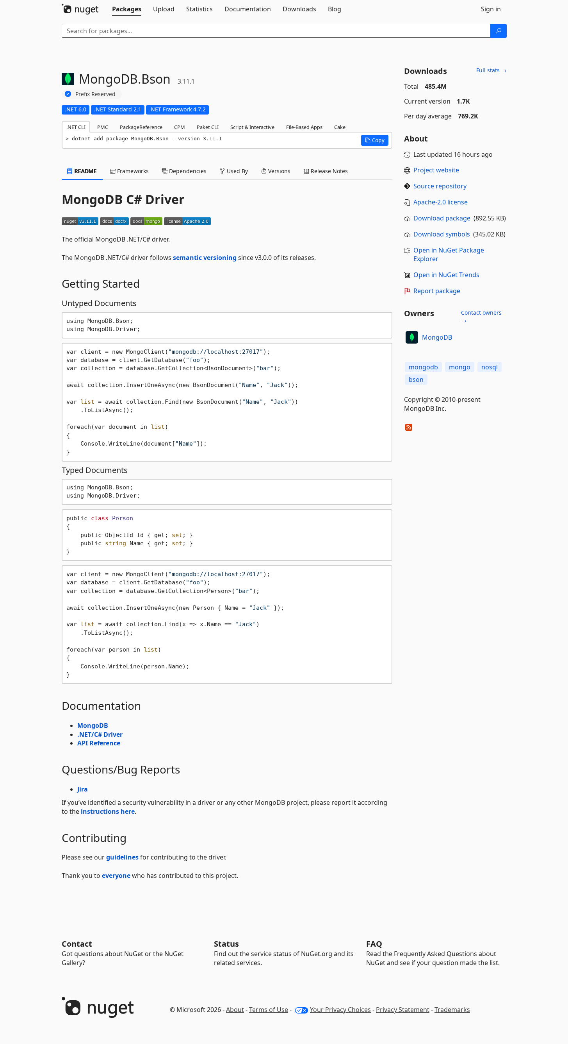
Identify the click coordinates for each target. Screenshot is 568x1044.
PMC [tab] (102, 127)
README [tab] (85, 171)
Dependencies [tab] (187, 171)
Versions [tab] (278, 171)
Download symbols (441, 234)
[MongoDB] (412, 337)
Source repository (440, 186)
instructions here (108, 811)
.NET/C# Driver (100, 734)
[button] (374, 140)
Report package (436, 291)
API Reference (98, 743)
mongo (459, 367)
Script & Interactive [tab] (252, 127)
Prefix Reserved (95, 94)
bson (416, 379)
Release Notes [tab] (328, 171)
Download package (441, 218)
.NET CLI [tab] (75, 127)
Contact (77, 943)
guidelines (122, 857)
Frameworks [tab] (132, 171)
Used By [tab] (236, 171)
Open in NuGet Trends (446, 274)
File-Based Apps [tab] (304, 127)
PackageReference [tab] (141, 127)
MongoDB (92, 725)
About (235, 1009)
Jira (82, 789)
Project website (436, 170)
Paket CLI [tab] (208, 127)
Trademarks (452, 1009)
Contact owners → (481, 316)
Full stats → (491, 70)
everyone (116, 875)
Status (226, 943)
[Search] (498, 31)
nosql (489, 367)
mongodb (423, 367)
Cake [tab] (339, 127)
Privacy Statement (402, 1009)
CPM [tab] (179, 127)
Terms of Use (268, 1009)
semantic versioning (205, 257)
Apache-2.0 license (440, 202)
